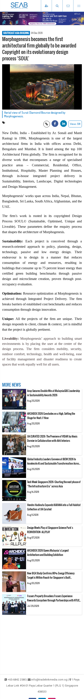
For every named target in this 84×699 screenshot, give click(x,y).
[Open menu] (78, 6)
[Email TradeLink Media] (67, 6)
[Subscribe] (46, 6)
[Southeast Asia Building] (25, 6)
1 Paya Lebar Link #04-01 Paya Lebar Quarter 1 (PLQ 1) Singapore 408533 (43, 685)
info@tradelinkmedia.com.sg (49, 679)
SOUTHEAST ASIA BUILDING (16, 33)
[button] (57, 6)
